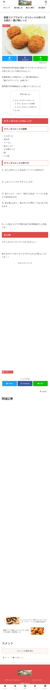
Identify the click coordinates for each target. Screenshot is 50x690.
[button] (45, 384)
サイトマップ (37, 680)
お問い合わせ (25, 683)
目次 (22, 94)
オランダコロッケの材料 (26, 104)
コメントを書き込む (25, 651)
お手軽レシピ (8, 372)
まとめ (17, 110)
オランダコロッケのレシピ (24, 100)
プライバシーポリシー (13, 680)
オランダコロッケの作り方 (26, 107)
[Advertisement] (25, 290)
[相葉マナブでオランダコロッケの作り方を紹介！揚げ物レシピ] (30, 497)
